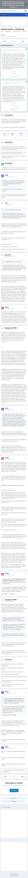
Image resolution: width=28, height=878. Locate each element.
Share (14, 798)
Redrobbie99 (8, 163)
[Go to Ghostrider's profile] (2, 255)
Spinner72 (9, 82)
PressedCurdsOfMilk (11, 328)
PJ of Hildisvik (9, 115)
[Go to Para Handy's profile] (2, 660)
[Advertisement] (14, 22)
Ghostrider (9, 50)
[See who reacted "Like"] (14, 71)
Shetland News (13, 36)
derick (6, 408)
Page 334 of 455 (13, 41)
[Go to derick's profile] (2, 409)
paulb (6, 175)
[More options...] (25, 116)
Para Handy (8, 659)
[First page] (2, 41)
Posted (9, 116)
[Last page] (26, 41)
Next (23, 41)
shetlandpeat (9, 142)
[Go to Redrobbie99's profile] (2, 164)
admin (12, 68)
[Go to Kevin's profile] (2, 203)
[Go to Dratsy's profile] (2, 308)
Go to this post (13, 76)
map (4, 369)
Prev (5, 41)
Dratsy (7, 307)
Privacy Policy (14, 874)
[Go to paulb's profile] (2, 175)
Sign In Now (14, 790)
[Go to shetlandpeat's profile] (2, 143)
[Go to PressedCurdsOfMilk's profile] (2, 328)
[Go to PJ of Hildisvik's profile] (2, 116)
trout (3, 35)
